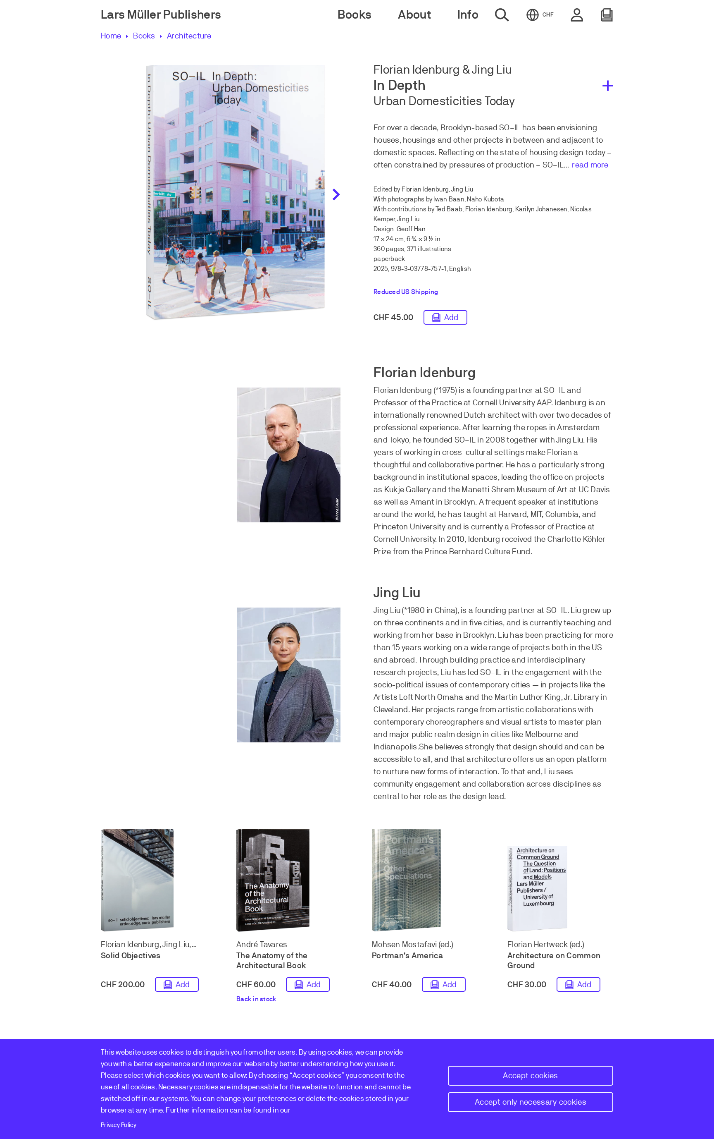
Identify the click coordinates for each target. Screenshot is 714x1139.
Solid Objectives (131, 955)
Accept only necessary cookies (530, 1102)
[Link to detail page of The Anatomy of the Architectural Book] (289, 880)
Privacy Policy (118, 1125)
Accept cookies (530, 1075)
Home (111, 36)
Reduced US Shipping (406, 292)
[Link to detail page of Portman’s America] (425, 880)
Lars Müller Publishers (161, 15)
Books (144, 36)
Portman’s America (407, 955)
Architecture (189, 36)
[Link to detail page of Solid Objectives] (154, 880)
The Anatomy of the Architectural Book (272, 960)
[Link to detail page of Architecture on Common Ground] (560, 889)
